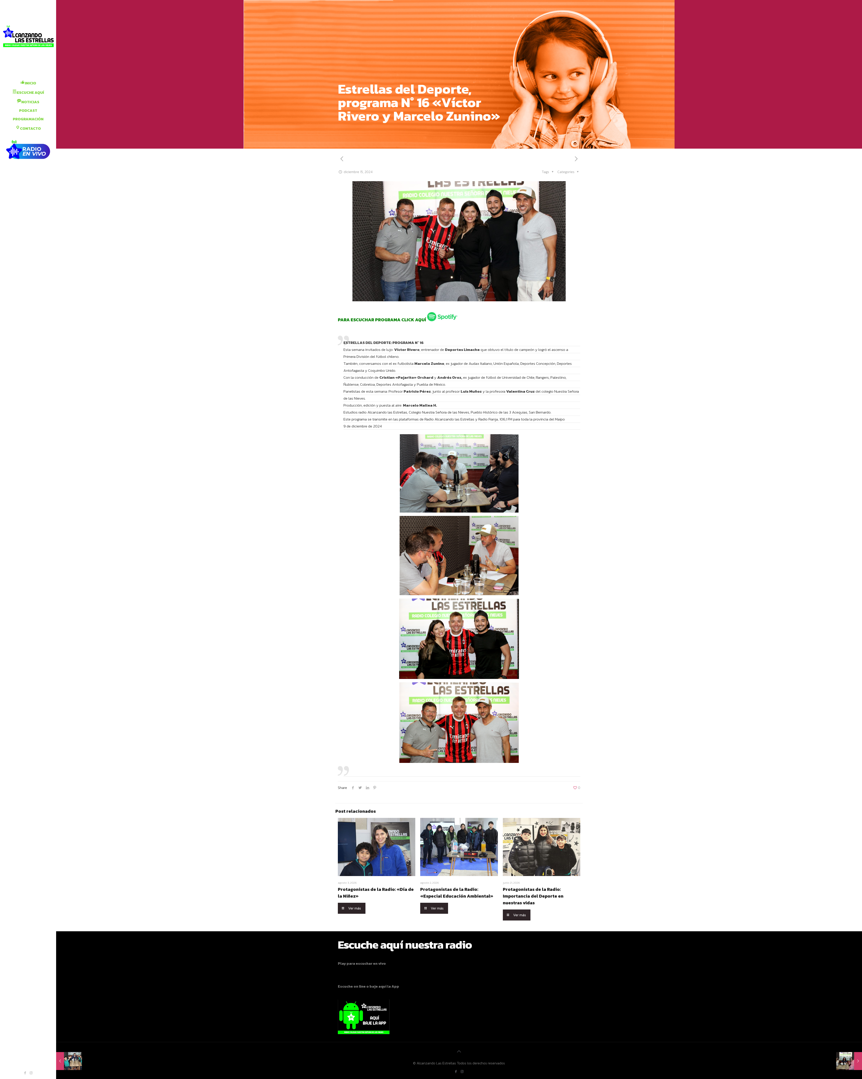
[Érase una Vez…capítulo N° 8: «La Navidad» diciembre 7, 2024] (69, 1061)
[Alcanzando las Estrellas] (28, 37)
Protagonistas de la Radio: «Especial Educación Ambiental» (456, 892)
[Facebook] (25, 1072)
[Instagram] (31, 1072)
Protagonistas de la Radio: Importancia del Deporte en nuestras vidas (533, 896)
